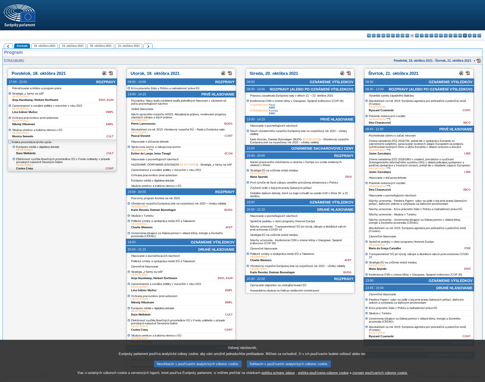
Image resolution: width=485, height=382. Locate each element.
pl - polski (450, 35)
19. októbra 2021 (73, 45)
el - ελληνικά (398, 35)
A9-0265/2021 (139, 223)
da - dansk (383, 35)
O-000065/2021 (259, 104)
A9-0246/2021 (377, 244)
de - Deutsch (388, 35)
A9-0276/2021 (139, 132)
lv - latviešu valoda (426, 35)
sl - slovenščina (470, 35)
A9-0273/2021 (24, 165)
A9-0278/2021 (24, 149)
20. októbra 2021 (101, 45)
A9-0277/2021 (258, 173)
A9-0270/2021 (377, 106)
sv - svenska (479, 35)
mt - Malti (441, 35)
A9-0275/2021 (20, 120)
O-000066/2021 (259, 110)
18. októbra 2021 (45, 45)
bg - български (369, 35)
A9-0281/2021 (139, 206)
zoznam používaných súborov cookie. (380, 373)
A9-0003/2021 (139, 150)
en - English (402, 35)
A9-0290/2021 (377, 150)
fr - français (407, 35)
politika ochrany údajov (278, 373)
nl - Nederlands (446, 35)
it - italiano (422, 35)
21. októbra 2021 (129, 45)
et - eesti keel (393, 35)
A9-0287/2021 (377, 168)
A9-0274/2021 (20, 108)
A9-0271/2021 (20, 96)
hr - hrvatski (417, 35)
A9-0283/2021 (20, 132)
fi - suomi (474, 35)
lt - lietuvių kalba (431, 35)
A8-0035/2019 (377, 119)
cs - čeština (378, 35)
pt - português (455, 35)
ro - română (460, 35)
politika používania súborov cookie (323, 373)
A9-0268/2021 (139, 120)
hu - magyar (436, 35)
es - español (374, 35)
